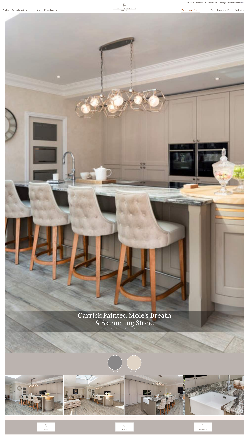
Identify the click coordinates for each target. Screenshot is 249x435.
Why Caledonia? (15, 10)
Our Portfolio (190, 10)
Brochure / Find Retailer (228, 10)
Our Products (47, 10)
